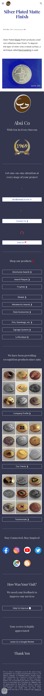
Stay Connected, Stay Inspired (22, 537)
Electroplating (25, 50)
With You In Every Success (22, 129)
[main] (22, 14)
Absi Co (22, 123)
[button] (3, 3)
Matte (17, 39)
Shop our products (21, 261)
